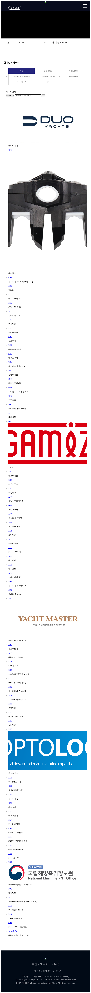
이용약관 (57, 971)
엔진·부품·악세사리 (21, 76)
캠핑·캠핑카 (21, 82)
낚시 (48, 82)
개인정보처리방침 (42, 971)
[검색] (43, 95)
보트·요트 (48, 71)
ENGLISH (15, 8)
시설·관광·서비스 (48, 76)
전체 (21, 71)
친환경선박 (74, 71)
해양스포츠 (74, 76)
